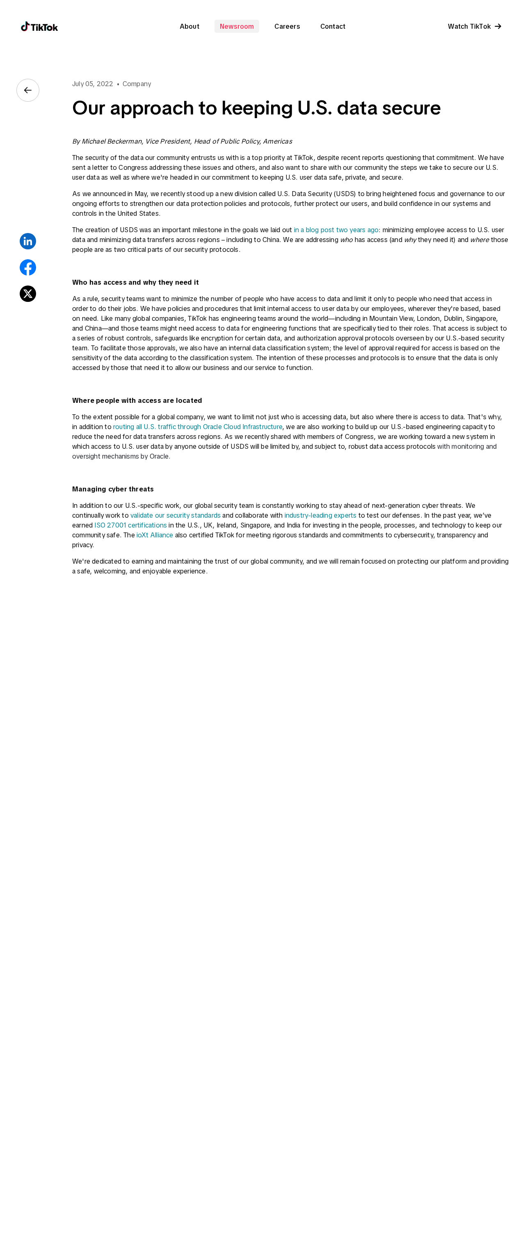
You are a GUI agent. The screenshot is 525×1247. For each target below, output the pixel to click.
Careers (286, 26)
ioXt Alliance (155, 535)
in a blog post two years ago (336, 229)
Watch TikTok (469, 26)
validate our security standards (175, 515)
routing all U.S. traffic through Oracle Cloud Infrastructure (197, 426)
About (189, 26)
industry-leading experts (321, 515)
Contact (332, 26)
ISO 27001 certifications (130, 525)
